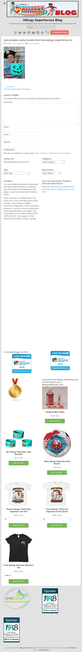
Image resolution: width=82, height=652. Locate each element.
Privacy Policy (44, 650)
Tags (6, 170)
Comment (8, 102)
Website (7, 142)
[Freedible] (47, 34)
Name (7, 127)
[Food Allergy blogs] (15, 401)
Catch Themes (71, 648)
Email (6, 134)
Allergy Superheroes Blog (42, 20)
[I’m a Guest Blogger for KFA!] (22, 363)
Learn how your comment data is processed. (53, 153)
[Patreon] (59, 34)
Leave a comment (33, 43)
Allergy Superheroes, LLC (28, 648)
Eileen (22, 43)
